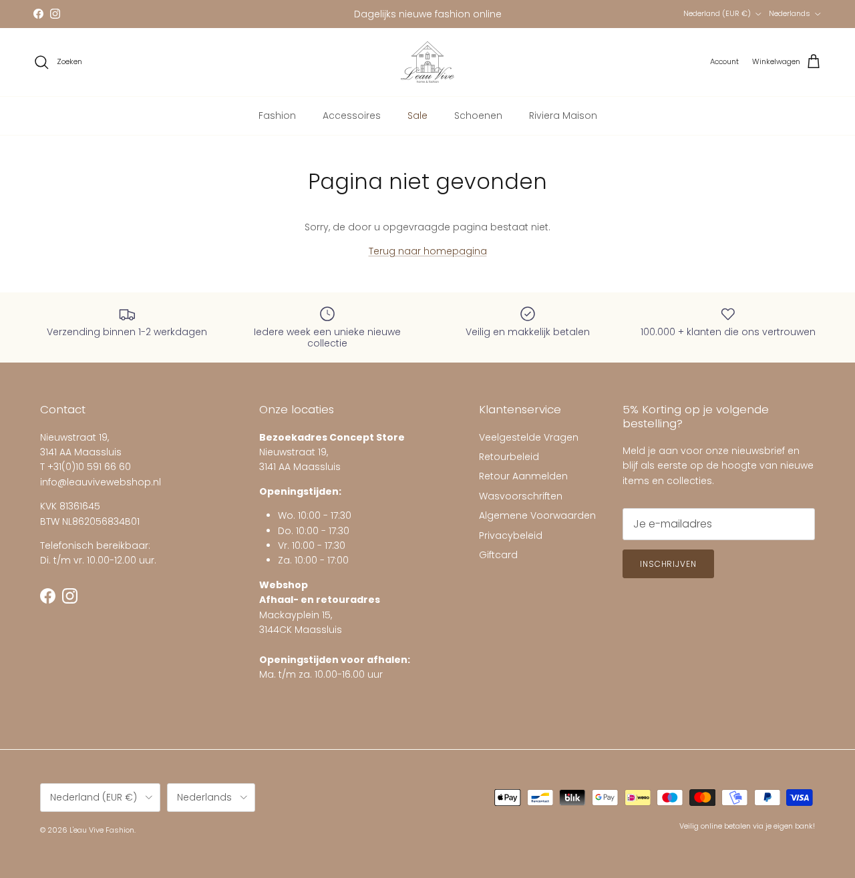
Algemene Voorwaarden (537, 515)
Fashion (277, 115)
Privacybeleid (510, 535)
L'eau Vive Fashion (101, 830)
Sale (417, 115)
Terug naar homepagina (428, 251)
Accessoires (352, 115)
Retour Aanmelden (523, 476)
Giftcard (498, 555)
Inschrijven (668, 564)
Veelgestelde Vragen (528, 437)
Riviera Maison (563, 115)
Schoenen (478, 115)
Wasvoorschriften (520, 496)
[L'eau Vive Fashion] (427, 62)
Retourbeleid (509, 456)
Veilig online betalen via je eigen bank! (747, 826)
